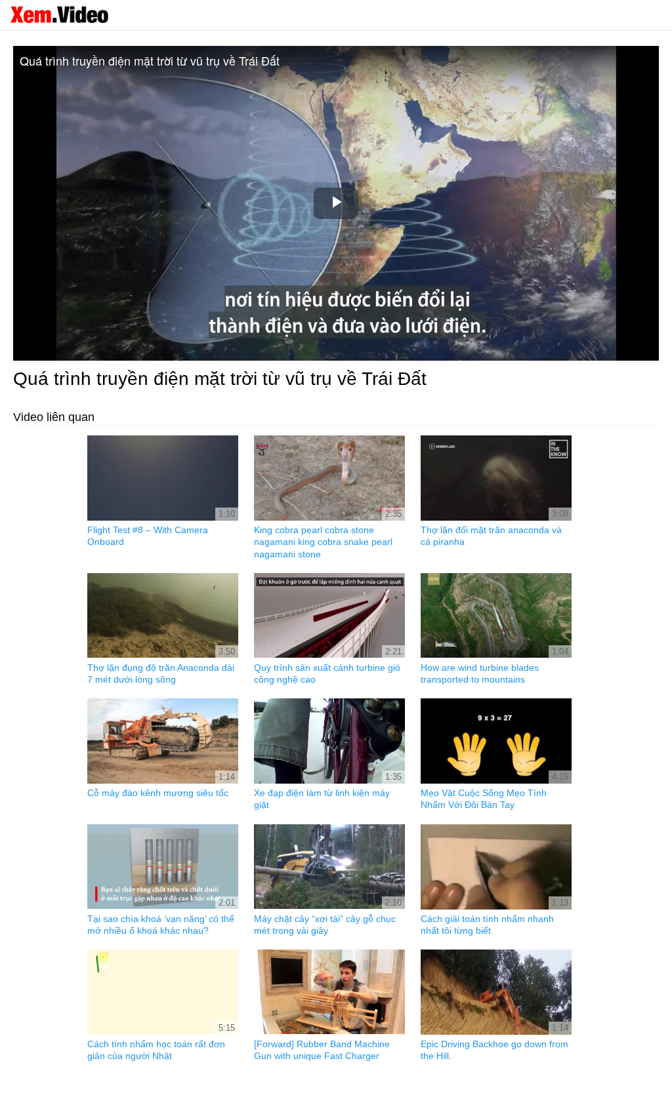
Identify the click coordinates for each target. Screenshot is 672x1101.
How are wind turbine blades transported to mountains (480, 673)
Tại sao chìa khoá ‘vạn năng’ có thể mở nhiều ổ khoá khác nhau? (160, 924)
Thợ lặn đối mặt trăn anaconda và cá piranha (491, 536)
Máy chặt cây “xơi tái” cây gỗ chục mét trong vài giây (325, 924)
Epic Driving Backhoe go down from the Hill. (494, 1050)
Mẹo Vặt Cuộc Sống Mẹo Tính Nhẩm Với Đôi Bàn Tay (484, 799)
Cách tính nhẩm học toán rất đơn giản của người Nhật (156, 1050)
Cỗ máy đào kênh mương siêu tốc (157, 793)
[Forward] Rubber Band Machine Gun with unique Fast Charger (322, 1050)
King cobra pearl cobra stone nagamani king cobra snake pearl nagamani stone (323, 542)
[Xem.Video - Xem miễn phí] (59, 14)
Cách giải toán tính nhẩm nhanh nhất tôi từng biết (487, 924)
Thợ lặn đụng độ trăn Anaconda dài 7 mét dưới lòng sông (160, 673)
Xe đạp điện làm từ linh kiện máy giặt (322, 799)
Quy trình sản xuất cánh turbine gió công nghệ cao (327, 673)
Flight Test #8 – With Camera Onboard (147, 536)
